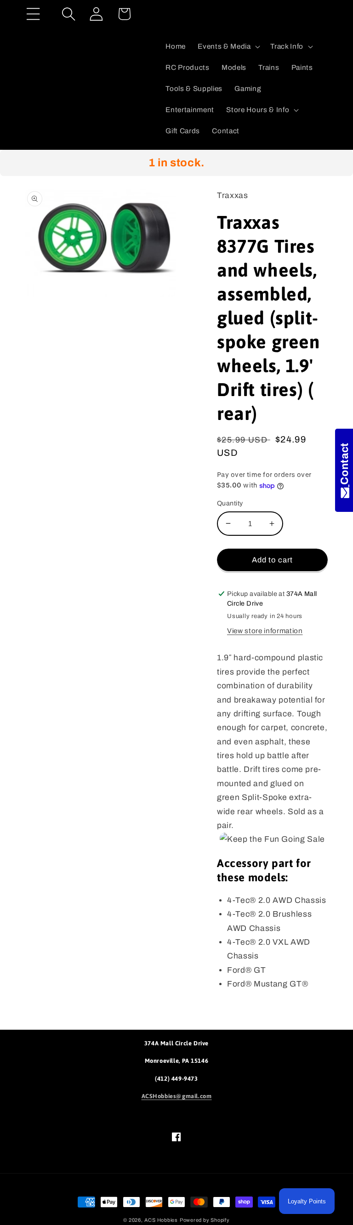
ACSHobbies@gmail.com (177, 1096)
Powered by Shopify (205, 1220)
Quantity (230, 503)
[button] (33, 14)
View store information (265, 631)
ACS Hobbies (161, 1220)
